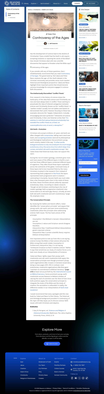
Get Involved (58, 358)
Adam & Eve (24, 372)
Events (56, 362)
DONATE (77, 3)
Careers (41, 378)
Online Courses (59, 368)
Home (30, 9)
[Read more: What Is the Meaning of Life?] (88, 120)
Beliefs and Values (47, 9)
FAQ (40, 372)
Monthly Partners (59, 365)
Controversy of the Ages (13, 14)
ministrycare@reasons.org (81, 362)
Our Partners (43, 368)
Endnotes (12, 17)
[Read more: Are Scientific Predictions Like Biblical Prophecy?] (88, 85)
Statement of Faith (45, 362)
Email (80, 167)
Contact (74, 358)
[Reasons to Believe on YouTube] (75, 378)
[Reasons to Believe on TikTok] (86, 378)
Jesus (22, 365)
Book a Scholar (59, 372)
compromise (48, 135)
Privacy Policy (82, 183)
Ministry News (43, 375)
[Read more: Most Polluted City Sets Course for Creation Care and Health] (88, 55)
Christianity (36, 9)
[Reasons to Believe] (12, 3)
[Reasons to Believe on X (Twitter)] (79, 378)
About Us (42, 358)
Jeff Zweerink (53, 43)
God (21, 362)
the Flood (56, 173)
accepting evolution (45, 138)
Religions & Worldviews (27, 378)
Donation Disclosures (83, 388)
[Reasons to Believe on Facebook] (72, 378)
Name (81, 160)
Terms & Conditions (69, 388)
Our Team (42, 365)
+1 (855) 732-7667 (79, 365)
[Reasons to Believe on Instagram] (83, 378)
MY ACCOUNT (90, 3)
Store (66, 3)
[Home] (15, 358)
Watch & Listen (53, 343)
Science (52, 310)
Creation (23, 368)
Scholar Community (60, 375)
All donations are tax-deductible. (81, 390)
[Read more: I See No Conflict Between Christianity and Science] (88, 25)
